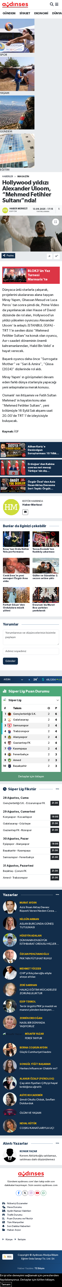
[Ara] (52, 4)
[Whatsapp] (43, 1193)
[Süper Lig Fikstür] (57, 789)
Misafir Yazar (34, 1034)
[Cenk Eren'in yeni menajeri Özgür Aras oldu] (16, 565)
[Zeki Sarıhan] (10, 989)
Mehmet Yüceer (30, 968)
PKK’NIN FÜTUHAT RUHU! (36, 958)
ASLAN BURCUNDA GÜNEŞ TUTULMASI (37, 925)
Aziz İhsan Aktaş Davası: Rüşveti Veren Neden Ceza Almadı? (37, 909)
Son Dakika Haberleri (18, 1226)
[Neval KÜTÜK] (10, 1125)
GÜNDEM (9, 13)
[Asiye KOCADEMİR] (10, 1099)
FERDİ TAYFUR (33, 1038)
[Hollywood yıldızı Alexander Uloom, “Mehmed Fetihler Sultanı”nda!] (31, 234)
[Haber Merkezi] (11, 507)
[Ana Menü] (56, 4)
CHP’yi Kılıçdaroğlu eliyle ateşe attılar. (36, 975)
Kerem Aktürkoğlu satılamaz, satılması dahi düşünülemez (38, 1157)
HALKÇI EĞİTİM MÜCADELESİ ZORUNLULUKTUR (38, 991)
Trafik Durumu (14, 1215)
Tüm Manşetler (15, 1222)
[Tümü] (57, 894)
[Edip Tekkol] (10, 1005)
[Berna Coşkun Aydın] (10, 1049)
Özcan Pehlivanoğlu (34, 954)
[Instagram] (31, 1193)
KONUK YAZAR (28, 1151)
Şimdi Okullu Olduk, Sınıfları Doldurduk (37, 1101)
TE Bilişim (39, 1268)
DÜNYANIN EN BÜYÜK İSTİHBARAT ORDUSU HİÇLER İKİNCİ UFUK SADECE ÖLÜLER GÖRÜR (38, 942)
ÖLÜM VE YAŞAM (30, 1113)
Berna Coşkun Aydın (33, 1047)
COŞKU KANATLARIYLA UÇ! (37, 1128)
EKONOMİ (41, 13)
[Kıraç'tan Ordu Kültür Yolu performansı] (16, 539)
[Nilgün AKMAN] (10, 923)
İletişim (22, 1239)
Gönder (10, 661)
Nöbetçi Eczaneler (17, 1203)
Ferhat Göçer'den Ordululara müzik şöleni (14, 608)
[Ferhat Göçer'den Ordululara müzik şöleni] (16, 595)
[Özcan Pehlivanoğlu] (10, 956)
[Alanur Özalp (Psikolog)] (10, 1082)
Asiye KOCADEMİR (31, 1095)
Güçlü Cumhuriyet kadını (35, 1052)
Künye (9, 1239)
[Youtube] (37, 1193)
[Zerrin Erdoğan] (10, 1022)
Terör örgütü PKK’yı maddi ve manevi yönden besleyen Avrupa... (38, 1008)
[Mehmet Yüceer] (10, 972)
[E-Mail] (25, 512)
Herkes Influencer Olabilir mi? (39, 1068)
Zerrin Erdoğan (31, 1018)
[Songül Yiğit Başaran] (10, 1066)
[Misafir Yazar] (12, 1034)
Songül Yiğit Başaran (35, 1064)
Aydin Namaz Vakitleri (19, 1211)
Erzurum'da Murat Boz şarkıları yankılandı (44, 608)
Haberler (7, 176)
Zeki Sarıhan (28, 985)
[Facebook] (19, 1193)
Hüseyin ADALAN (31, 935)
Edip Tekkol (28, 1001)
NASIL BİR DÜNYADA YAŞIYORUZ (32, 1024)
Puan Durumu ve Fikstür (20, 1218)
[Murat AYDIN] (10, 906)
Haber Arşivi (14, 1230)
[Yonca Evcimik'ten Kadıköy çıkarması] (46, 539)
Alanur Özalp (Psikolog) (37, 1078)
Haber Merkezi (32, 504)
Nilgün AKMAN (29, 919)
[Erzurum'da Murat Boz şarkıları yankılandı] (46, 595)
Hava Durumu (14, 1207)
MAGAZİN (23, 176)
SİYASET (24, 13)
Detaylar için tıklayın (31, 776)
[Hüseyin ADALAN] (10, 939)
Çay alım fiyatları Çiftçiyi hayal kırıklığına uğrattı (39, 1085)
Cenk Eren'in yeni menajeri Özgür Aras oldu (15, 578)
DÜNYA (57, 13)
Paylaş (10, 255)
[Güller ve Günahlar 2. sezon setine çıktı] (46, 565)
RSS (9, 1257)
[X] (25, 1193)
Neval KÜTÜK (28, 1123)
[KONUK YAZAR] (10, 1155)
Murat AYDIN (28, 902)
